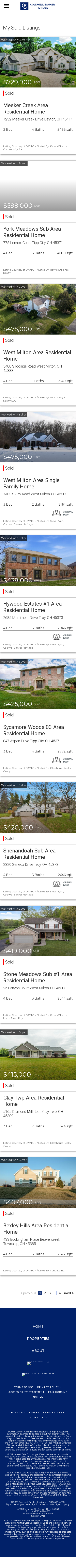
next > (69, 1293)
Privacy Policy (48, 1387)
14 (59, 1293)
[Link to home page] (38, 6)
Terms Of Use (23, 1387)
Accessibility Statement (26, 1392)
